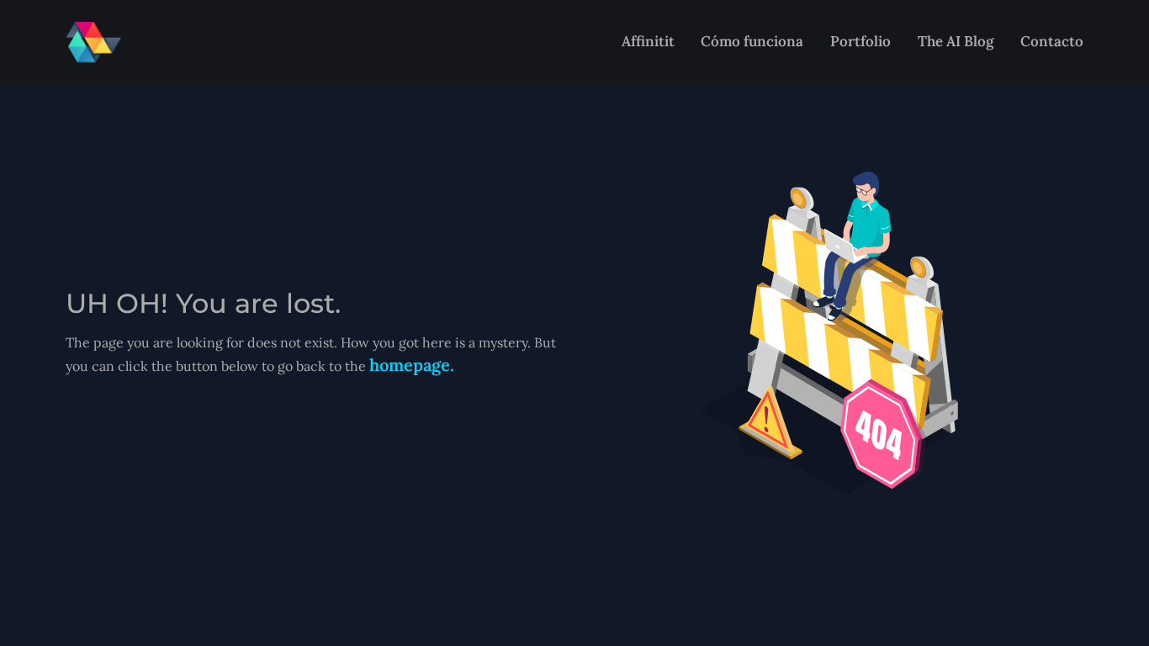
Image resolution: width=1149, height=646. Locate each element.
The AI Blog (955, 41)
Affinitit (648, 41)
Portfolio (860, 41)
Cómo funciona (752, 41)
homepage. (411, 364)
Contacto (1051, 41)
